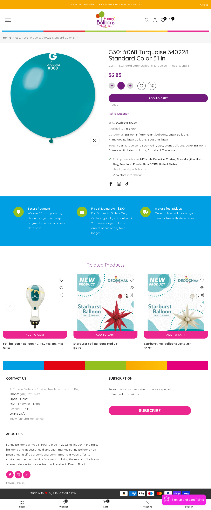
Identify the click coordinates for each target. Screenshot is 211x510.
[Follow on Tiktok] (127, 184)
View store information (128, 175)
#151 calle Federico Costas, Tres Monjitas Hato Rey (44, 389)
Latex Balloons (179, 134)
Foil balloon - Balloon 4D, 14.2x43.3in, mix (33, 344)
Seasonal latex (158, 139)
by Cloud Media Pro (62, 493)
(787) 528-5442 (30, 394)
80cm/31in (149, 145)
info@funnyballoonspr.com (28, 418)
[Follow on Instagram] (119, 184)
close (8, 5)
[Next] (201, 306)
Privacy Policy (15, 483)
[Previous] (10, 306)
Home (7, 37)
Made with (37, 493)
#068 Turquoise (127, 145)
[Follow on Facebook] (111, 184)
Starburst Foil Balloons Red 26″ (95, 344)
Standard (154, 150)
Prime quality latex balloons (128, 139)
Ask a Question (119, 114)
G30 (160, 145)
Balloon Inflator (135, 134)
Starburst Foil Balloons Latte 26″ (167, 344)
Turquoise (168, 150)
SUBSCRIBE (150, 410)
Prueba (113, 104)
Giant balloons (157, 134)
